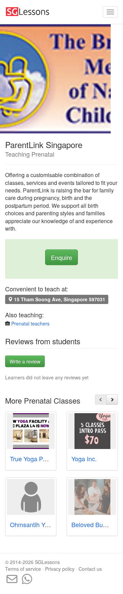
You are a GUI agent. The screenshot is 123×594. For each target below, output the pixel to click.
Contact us (90, 568)
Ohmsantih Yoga (32, 524)
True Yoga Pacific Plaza (42, 458)
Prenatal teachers (30, 323)
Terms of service (23, 568)
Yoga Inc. (84, 458)
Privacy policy (59, 568)
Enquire (61, 257)
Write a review (25, 361)
